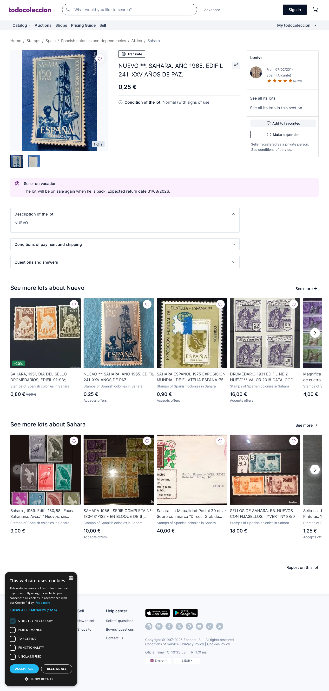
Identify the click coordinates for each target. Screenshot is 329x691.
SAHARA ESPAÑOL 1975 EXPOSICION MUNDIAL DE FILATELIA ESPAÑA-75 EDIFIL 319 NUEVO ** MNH (191, 377)
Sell (102, 25)
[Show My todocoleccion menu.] (315, 25)
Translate (134, 54)
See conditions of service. (271, 149)
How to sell (85, 621)
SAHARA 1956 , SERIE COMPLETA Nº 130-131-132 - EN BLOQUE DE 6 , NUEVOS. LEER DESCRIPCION (117, 513)
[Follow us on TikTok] (209, 626)
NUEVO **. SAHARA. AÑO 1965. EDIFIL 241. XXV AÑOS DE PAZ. (119, 377)
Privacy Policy (193, 644)
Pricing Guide (83, 25)
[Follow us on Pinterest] (189, 626)
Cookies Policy (218, 644)
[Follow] (99, 58)
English (160, 660)
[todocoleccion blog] (219, 626)
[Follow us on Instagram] (148, 626)
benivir (256, 57)
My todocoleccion (293, 25)
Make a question (286, 135)
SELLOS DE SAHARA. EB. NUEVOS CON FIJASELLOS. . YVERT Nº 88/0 (262, 513)
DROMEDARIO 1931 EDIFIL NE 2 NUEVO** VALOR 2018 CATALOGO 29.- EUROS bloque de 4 (261, 377)
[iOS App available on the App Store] (157, 612)
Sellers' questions (119, 621)
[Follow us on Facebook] (169, 626)
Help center (116, 611)
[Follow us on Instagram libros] (159, 626)
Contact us (114, 638)
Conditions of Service (162, 644)
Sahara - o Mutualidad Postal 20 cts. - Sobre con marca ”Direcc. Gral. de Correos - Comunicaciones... (191, 513)
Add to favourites (286, 123)
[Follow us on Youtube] (199, 626)
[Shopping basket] (315, 9)
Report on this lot (302, 567)
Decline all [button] (56, 669)
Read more (43, 603)
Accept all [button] (24, 669)
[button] (125, 214)
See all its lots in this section (276, 107)
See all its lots (263, 98)
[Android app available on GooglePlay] (185, 612)
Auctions (43, 25)
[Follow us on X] (179, 626)
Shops (61, 25)
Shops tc (84, 629)
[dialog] (41, 629)
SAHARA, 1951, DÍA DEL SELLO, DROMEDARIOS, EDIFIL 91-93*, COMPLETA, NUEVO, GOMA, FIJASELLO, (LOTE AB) (38, 377)
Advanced (212, 10)
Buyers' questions (120, 629)
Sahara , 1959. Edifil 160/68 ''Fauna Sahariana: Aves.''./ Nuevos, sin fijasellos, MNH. (42, 513)
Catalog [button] (20, 25)
